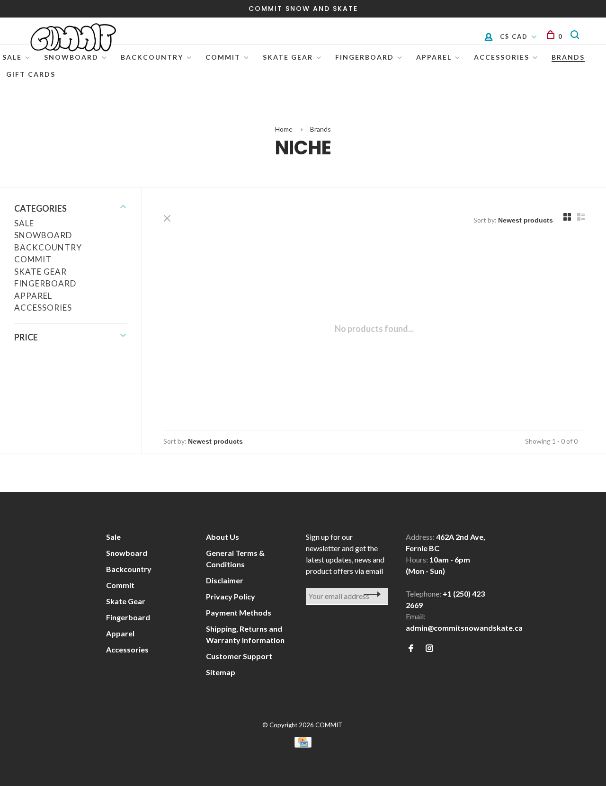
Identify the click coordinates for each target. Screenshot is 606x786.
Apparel (434, 57)
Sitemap (220, 672)
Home (284, 129)
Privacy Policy (230, 596)
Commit (223, 57)
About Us (222, 536)
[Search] (576, 36)
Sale (12, 57)
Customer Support (239, 656)
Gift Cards (30, 74)
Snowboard (71, 57)
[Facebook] (411, 648)
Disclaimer (224, 580)
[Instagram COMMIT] (429, 648)
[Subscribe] (369, 594)
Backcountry (152, 57)
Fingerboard (364, 57)
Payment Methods (238, 612)
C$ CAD (515, 36)
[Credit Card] (303, 744)
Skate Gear (288, 57)
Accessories (43, 308)
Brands (320, 129)
